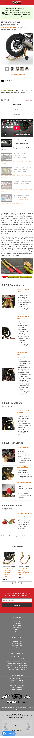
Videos (17, 109)
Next (30, 67)
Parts (17, 647)
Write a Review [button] (22, 27)
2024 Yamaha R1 (17, 689)
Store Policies (17, 627)
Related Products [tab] (17, 546)
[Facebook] (2, 100)
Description (17, 104)
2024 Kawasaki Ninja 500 (17, 678)
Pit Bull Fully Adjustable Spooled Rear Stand (7, 573)
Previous (2, 67)
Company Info (17, 617)
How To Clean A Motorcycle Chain (17, 665)
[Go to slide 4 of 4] (21, 583)
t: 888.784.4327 (17, 714)
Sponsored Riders (17, 643)
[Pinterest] (8, 100)
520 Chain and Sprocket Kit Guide (17, 667)
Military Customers (17, 641)
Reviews (17, 114)
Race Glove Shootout (17, 657)
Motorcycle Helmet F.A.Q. (17, 659)
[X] (5, 100)
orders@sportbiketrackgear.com (17, 717)
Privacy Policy (17, 625)
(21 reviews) (13, 27)
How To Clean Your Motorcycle (17, 663)
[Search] (8, 2)
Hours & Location (17, 623)
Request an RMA (17, 645)
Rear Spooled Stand (22, 467)
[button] (9, 733)
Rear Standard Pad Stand (24, 482)
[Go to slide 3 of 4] (18, 583)
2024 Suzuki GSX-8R (17, 683)
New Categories (17, 675)
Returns (17, 629)
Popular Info (17, 637)
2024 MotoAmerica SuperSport (17, 669)
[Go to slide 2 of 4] (15, 583)
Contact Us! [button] (10, 733)
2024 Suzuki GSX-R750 (17, 685)
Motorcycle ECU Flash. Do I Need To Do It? (17, 661)
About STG (17, 621)
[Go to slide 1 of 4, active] (13, 583)
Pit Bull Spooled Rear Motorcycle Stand (24, 572)
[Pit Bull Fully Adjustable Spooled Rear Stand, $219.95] (9, 558)
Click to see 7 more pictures (17, 74)
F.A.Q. (17, 632)
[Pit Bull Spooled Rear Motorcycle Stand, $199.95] (25, 558)
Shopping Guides (17, 653)
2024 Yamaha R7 (17, 687)
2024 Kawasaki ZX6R (17, 681)
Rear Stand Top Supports (24, 513)
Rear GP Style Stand (22, 447)
